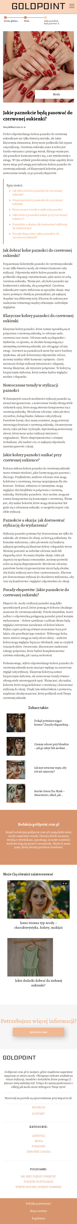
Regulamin (38, 1218)
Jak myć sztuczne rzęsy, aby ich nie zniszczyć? (50, 770)
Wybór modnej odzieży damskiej (38, 1187)
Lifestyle (38, 1136)
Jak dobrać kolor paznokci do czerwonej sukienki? (37, 193)
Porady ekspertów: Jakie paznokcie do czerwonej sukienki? (35, 236)
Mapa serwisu (38, 1211)
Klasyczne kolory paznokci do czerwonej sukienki (37, 202)
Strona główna (11, 20)
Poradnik (38, 1146)
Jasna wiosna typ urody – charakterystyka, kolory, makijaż (38, 925)
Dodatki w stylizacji (38, 1182)
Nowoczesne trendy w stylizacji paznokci (37, 210)
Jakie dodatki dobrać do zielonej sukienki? (38, 983)
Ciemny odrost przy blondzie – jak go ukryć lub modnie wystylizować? (51, 746)
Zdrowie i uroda (38, 1152)
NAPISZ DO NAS (38, 1032)
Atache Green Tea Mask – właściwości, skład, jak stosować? (49, 793)
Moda (26, 20)
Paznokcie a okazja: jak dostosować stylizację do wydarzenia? (39, 226)
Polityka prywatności (38, 1204)
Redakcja (38, 1107)
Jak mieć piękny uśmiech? (38, 1177)
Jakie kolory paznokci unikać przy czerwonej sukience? (39, 217)
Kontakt (38, 1114)
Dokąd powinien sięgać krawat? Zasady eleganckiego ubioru (51, 723)
